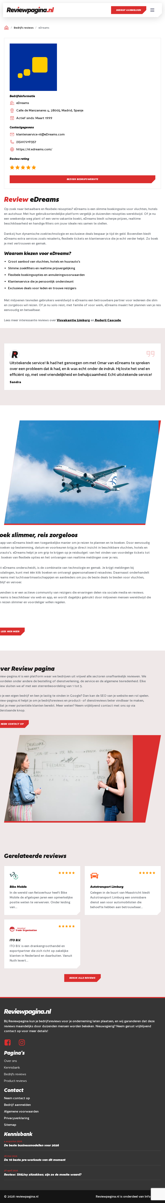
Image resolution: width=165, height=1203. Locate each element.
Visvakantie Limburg (73, 320)
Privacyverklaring (16, 1118)
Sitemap (10, 1125)
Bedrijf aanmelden (128, 10)
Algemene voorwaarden (21, 1111)
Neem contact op (17, 1098)
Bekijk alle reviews (82, 977)
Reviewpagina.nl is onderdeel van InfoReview (128, 1196)
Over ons (10, 1061)
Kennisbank (12, 1067)
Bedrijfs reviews (24, 27)
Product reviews (15, 1081)
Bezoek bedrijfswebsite (82, 179)
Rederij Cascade (107, 320)
